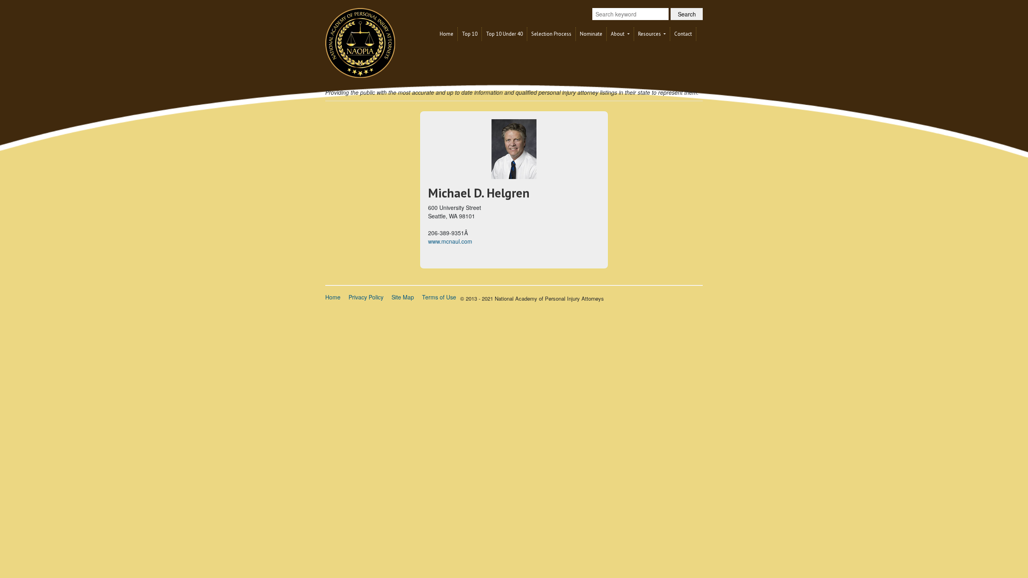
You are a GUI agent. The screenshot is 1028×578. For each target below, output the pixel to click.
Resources (650, 34)
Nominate (591, 34)
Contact (683, 34)
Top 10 (469, 34)
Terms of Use (439, 297)
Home (446, 34)
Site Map (403, 297)
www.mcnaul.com (450, 241)
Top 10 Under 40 (504, 34)
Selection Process (551, 34)
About (618, 34)
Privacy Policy (366, 297)
